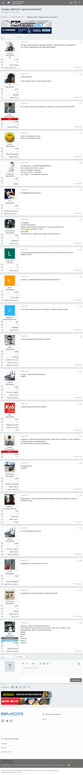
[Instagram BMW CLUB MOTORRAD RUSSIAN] (2, 721)
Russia (16, 184)
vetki (9, 415)
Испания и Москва (11, 484)
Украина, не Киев (12, 425)
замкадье (15, 327)
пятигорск (14, 516)
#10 (81, 306)
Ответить (78, 67)
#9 (81, 277)
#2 (81, 74)
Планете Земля (12, 648)
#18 (81, 560)
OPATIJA (15, 357)
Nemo (10, 347)
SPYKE (9, 382)
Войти (44, 719)
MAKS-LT (9, 506)
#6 (81, 190)
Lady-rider (10, 260)
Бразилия (15, 241)
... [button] (10, 37)
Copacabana (9, 231)
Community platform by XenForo (21, 770)
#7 (81, 220)
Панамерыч (9, 474)
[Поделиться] (78, 42)
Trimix (9, 571)
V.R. (9, 201)
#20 (80, 623)
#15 (81, 463)
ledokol (5, 12)
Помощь (54, 765)
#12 (81, 371)
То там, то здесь (12, 392)
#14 (81, 436)
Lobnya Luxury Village (11, 211)
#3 (81, 104)
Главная (4, 743)
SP (10, 85)
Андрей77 (9, 317)
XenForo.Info (16, 772)
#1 (81, 42)
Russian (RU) (7, 762)
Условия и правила (20, 765)
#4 (81, 133)
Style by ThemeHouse (50, 770)
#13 (81, 404)
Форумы (4, 747)
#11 (81, 336)
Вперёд (19, 37)
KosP (10, 288)
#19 (81, 590)
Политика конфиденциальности (39, 765)
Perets (9, 144)
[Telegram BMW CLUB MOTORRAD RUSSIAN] (6, 721)
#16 (81, 496)
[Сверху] (66, 765)
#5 (81, 163)
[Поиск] (80, 2)
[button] (3, 3)
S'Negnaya (10, 174)
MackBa (15, 95)
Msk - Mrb (14, 297)
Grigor (9, 115)
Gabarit (9, 447)
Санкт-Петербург (12, 154)
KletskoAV (10, 601)
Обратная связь (6, 752)
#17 (81, 528)
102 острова (14, 65)
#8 (81, 249)
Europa (16, 611)
